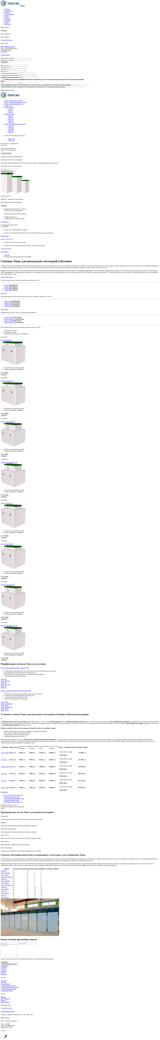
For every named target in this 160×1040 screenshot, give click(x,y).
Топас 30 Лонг (9, 321)
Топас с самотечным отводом (13, 100)
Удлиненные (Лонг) (7, 990)
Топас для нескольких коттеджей (14, 124)
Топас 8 (10, 115)
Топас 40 (11, 129)
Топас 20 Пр (8, 301)
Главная (6, 9)
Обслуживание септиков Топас (14, 798)
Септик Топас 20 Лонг (8, 421)
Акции (6, 22)
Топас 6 (10, 112)
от (1, 83)
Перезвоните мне (6, 50)
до (20, 83)
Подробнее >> (5, 222)
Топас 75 (11, 132)
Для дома (4, 980)
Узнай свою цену (6, 153)
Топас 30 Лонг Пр (10, 322)
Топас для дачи (9, 107)
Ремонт (6, 16)
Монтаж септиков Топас (12, 797)
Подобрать (4, 62)
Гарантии (7, 21)
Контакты (7, 24)
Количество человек (7, 58)
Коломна (3, 30)
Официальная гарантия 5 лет (13, 802)
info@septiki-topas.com (8, 46)
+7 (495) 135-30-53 (6, 40)
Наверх (22, 6)
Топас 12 (11, 120)
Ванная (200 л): (5, 66)
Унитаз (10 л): (5, 67)
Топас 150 (11, 140)
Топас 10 (11, 119)
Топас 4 (10, 109)
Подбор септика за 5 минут (9, 964)
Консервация (5, 1002)
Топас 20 (11, 126)
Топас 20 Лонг (9, 317)
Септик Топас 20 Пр (7, 381)
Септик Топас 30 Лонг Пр (9, 625)
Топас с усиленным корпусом (13, 104)
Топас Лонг (8, 105)
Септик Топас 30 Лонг (8, 585)
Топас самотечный (6, 277)
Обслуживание (9, 14)
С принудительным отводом (10, 987)
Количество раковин (7, 60)
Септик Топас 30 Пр (7, 544)
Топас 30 (11, 127)
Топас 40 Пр (8, 304)
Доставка (7, 19)
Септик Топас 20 (6, 340)
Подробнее (4, 792)
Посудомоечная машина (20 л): (10, 75)
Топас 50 (11, 131)
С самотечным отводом (8, 985)
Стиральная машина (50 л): (9, 73)
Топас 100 (11, 139)
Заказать (3, 205)
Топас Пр (4, 293)
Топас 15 (11, 122)
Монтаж (7, 12)
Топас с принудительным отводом (15, 102)
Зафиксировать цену (7, 171)
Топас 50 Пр (8, 306)
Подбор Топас (5, 55)
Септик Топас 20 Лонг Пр (9, 462)
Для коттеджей (5, 984)
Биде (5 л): (4, 71)
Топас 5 (10, 110)
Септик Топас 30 (6, 503)
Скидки (3, 969)
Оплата (6, 17)
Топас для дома (9, 114)
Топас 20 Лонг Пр (10, 319)
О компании (8, 11)
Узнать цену (63, 755)
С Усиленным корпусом (8, 989)
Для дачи (3, 982)
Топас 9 (10, 117)
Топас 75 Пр (5, 787)
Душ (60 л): (4, 69)
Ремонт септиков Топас (11, 800)
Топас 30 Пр (8, 303)
